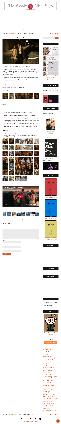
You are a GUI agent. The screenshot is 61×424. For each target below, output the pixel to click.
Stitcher (54, 77)
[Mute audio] (57, 52)
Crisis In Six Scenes (46, 368)
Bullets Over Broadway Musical (49, 359)
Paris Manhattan (31, 112)
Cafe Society (47, 362)
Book (4, 33)
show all (18, 83)
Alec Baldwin (49, 349)
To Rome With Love (48, 405)
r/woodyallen (50, 334)
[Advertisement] (30, 19)
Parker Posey (45, 398)
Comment (5, 227)
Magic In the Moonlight (47, 390)
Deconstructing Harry (47, 370)
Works (19, 33)
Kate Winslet (45, 385)
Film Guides (13, 33)
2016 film (45, 349)
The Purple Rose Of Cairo (48, 403)
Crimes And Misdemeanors (49, 367)
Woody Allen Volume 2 (9, 121)
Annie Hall (46, 351)
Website (4, 249)
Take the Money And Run (47, 401)
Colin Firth (45, 365)
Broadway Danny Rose (47, 356)
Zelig (55, 410)
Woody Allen (31, 33)
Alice (52, 349)
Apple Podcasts (51, 75)
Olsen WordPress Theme (28, 421)
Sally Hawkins (55, 398)
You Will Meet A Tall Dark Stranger (48, 410)
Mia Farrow (45, 396)
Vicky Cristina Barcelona (48, 406)
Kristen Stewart (51, 385)
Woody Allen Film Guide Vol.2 (51, 218)
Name (4, 240)
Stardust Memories (50, 399)
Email (4, 244)
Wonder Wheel (46, 408)
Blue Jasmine (48, 354)
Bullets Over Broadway (49, 358)
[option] (50, 58)
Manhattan (46, 394)
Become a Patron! (50, 79)
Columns (25, 33)
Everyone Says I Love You (47, 376)
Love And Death (46, 386)
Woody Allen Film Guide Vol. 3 (50, 239)
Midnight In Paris (52, 396)
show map (9, 130)
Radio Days (50, 398)
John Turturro (53, 383)
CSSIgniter (36, 421)
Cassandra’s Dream (7, 117)
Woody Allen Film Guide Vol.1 (51, 197)
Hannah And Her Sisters (49, 377)
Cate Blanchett (46, 364)
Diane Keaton (46, 372)
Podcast (8, 33)
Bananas (52, 351)
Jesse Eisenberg (47, 382)
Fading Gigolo (55, 376)
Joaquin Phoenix (46, 383)
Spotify (51, 77)
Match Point (53, 394)
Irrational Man (48, 380)
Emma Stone (47, 374)
